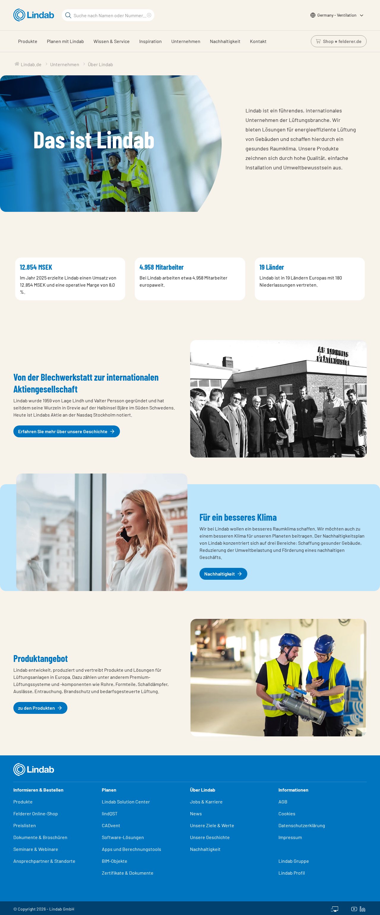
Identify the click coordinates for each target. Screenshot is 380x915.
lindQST (110, 813)
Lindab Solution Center (126, 801)
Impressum (290, 837)
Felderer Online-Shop (35, 813)
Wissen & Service (112, 41)
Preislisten (24, 825)
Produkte (27, 41)
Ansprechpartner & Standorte (44, 861)
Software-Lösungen (123, 837)
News (196, 813)
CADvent (111, 825)
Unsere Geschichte (210, 837)
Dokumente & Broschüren (40, 837)
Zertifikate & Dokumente (127, 873)
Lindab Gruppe (293, 861)
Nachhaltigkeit (225, 41)
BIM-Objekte (114, 861)
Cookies (286, 813)
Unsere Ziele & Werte (212, 825)
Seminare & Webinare (35, 849)
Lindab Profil (291, 873)
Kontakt (258, 41)
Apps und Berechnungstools (131, 849)
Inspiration (150, 41)
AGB (282, 801)
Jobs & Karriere (206, 801)
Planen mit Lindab (65, 41)
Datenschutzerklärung (301, 825)
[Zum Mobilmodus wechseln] (334, 908)
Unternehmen (185, 41)
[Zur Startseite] (35, 15)
